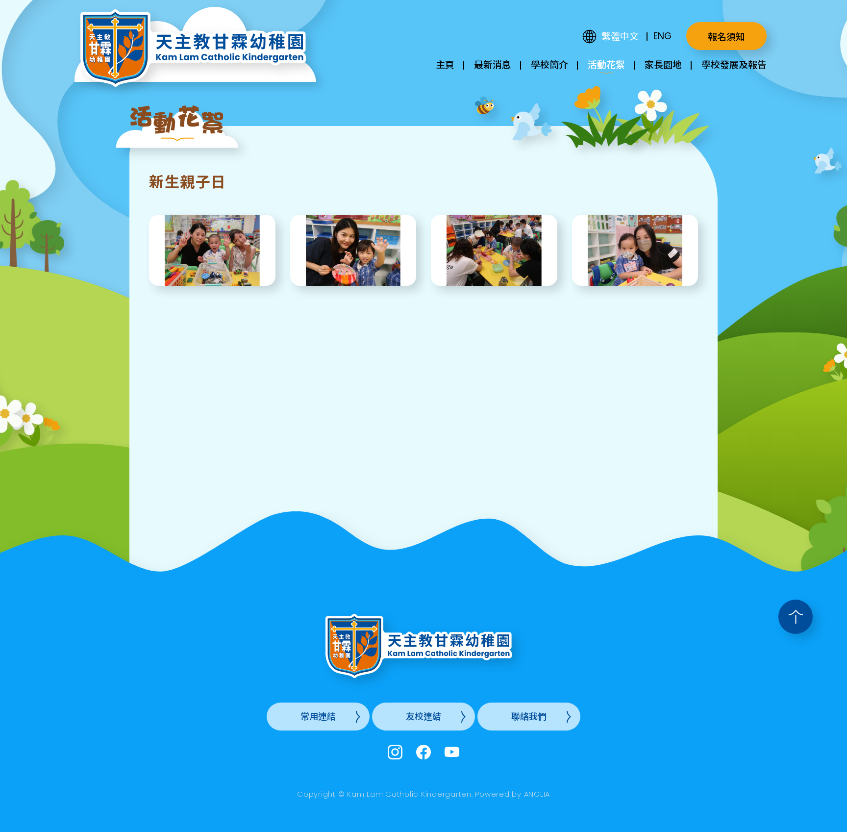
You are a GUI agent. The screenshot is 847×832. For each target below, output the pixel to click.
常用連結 (318, 716)
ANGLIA (537, 794)
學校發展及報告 (734, 65)
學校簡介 (549, 65)
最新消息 (492, 65)
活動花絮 (606, 65)
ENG (662, 36)
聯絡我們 (529, 716)
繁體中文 (620, 36)
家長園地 (663, 65)
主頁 (445, 65)
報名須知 (726, 37)
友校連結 (423, 716)
